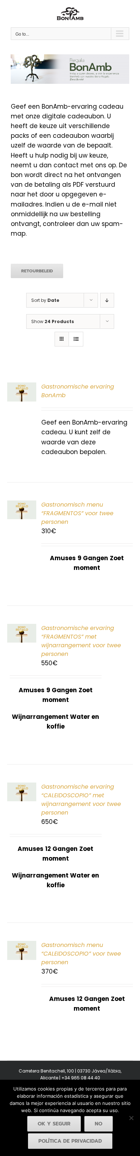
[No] (131, 1117)
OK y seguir (54, 1124)
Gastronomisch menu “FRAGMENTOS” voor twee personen (77, 513)
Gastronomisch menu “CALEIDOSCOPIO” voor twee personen (81, 953)
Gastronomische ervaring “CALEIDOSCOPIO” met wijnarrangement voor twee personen (81, 800)
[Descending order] (107, 300)
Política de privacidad (70, 1141)
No (98, 1124)
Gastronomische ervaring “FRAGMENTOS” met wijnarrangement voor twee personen (81, 641)
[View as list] (76, 339)
